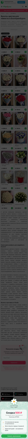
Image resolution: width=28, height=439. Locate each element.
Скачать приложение (14, 436)
